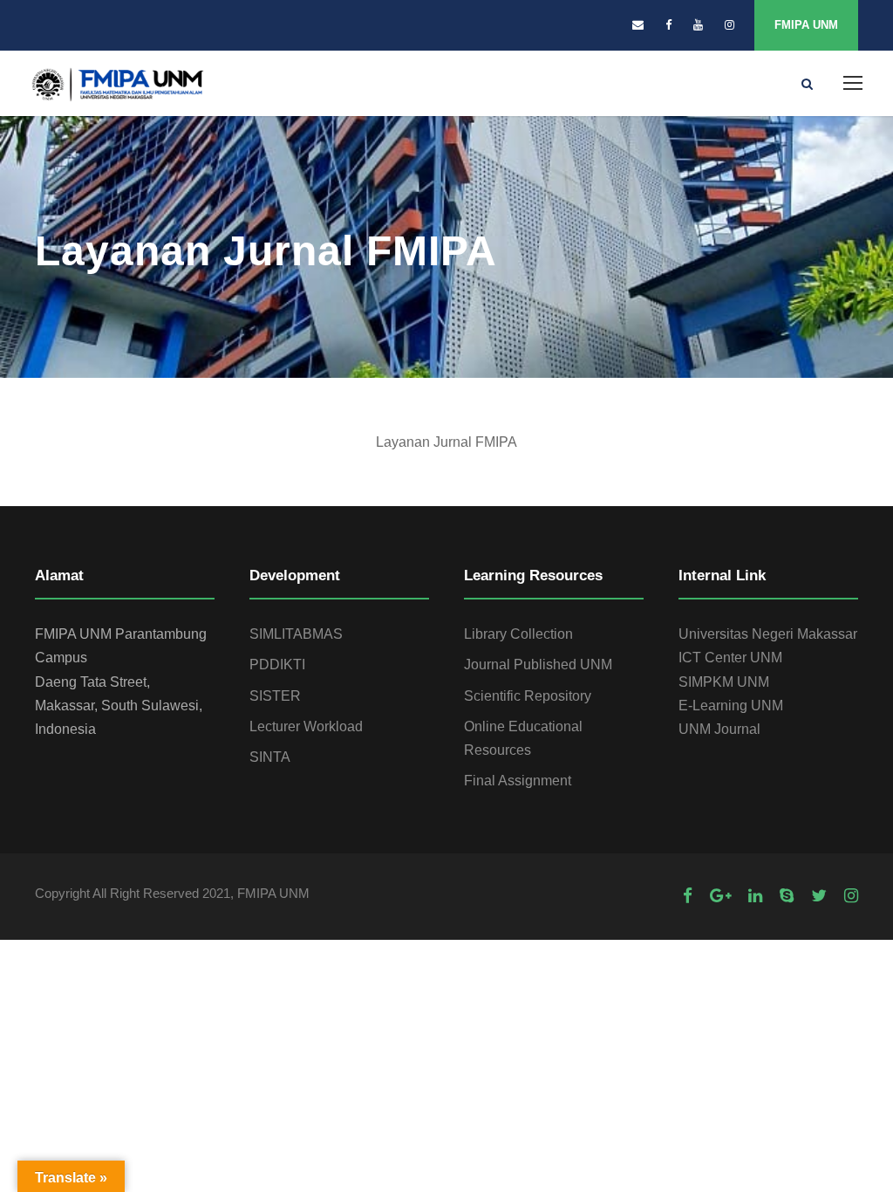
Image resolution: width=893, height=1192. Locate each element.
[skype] (787, 896)
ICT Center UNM (730, 657)
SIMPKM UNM (723, 682)
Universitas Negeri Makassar (767, 634)
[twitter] (819, 896)
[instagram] (729, 24)
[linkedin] (755, 896)
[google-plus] (720, 896)
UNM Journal (719, 729)
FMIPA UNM (806, 24)
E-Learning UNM (730, 705)
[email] (638, 24)
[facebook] (668, 24)
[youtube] (698, 24)
